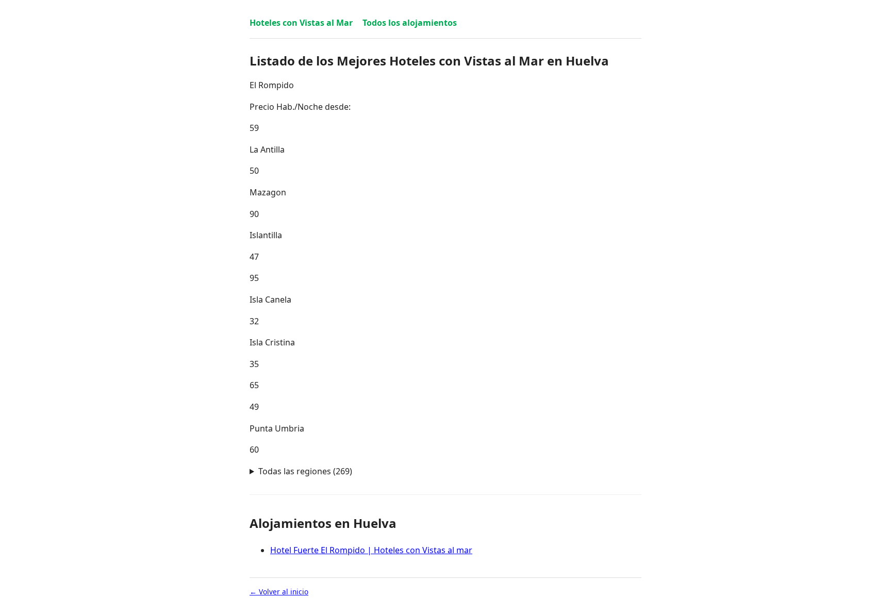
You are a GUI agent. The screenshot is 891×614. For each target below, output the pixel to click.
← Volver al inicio (279, 591)
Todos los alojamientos (409, 22)
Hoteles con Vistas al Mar (301, 22)
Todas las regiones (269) (305, 471)
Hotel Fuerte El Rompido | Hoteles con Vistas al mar (371, 550)
